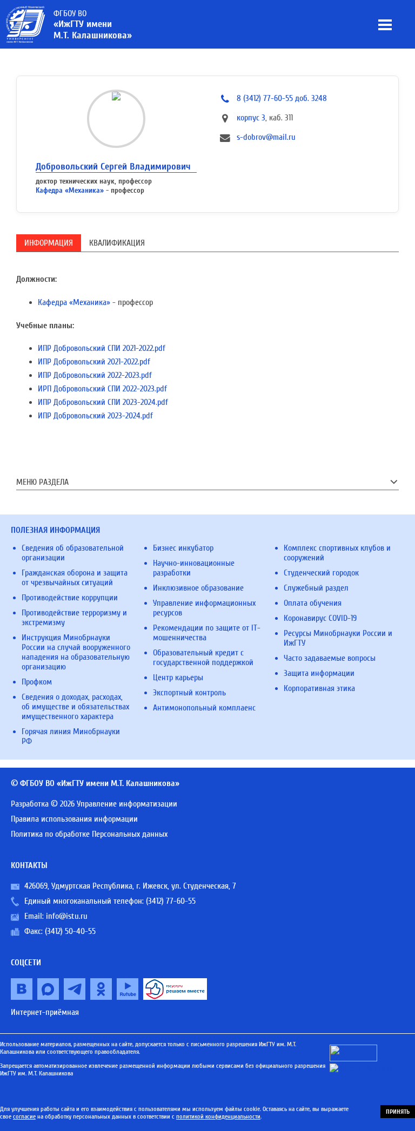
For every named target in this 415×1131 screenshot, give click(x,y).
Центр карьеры (178, 677)
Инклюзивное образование (198, 588)
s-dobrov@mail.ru (266, 137)
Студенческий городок (321, 573)
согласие (24, 1116)
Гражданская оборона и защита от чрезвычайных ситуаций (75, 577)
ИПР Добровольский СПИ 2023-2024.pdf (103, 402)
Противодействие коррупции (70, 597)
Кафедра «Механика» (70, 190)
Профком (37, 682)
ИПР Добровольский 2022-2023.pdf (95, 375)
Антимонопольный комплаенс (204, 708)
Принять (398, 1111)
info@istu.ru (67, 916)
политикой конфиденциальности (218, 1116)
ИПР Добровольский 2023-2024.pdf (95, 416)
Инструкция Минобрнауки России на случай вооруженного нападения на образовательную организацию (76, 652)
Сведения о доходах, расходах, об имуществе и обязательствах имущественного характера (75, 706)
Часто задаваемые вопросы (330, 658)
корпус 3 (251, 118)
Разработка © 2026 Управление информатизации (94, 804)
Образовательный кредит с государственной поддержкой (203, 657)
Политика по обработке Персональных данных (89, 834)
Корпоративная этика (319, 688)
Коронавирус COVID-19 (320, 618)
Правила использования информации (74, 819)
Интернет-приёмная (45, 1012)
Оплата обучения (313, 603)
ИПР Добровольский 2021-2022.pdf (94, 362)
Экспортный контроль (189, 692)
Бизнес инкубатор (183, 548)
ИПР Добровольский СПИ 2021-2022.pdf (101, 348)
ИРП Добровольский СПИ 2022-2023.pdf (102, 389)
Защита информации (319, 673)
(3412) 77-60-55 (171, 901)
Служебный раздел (316, 588)
